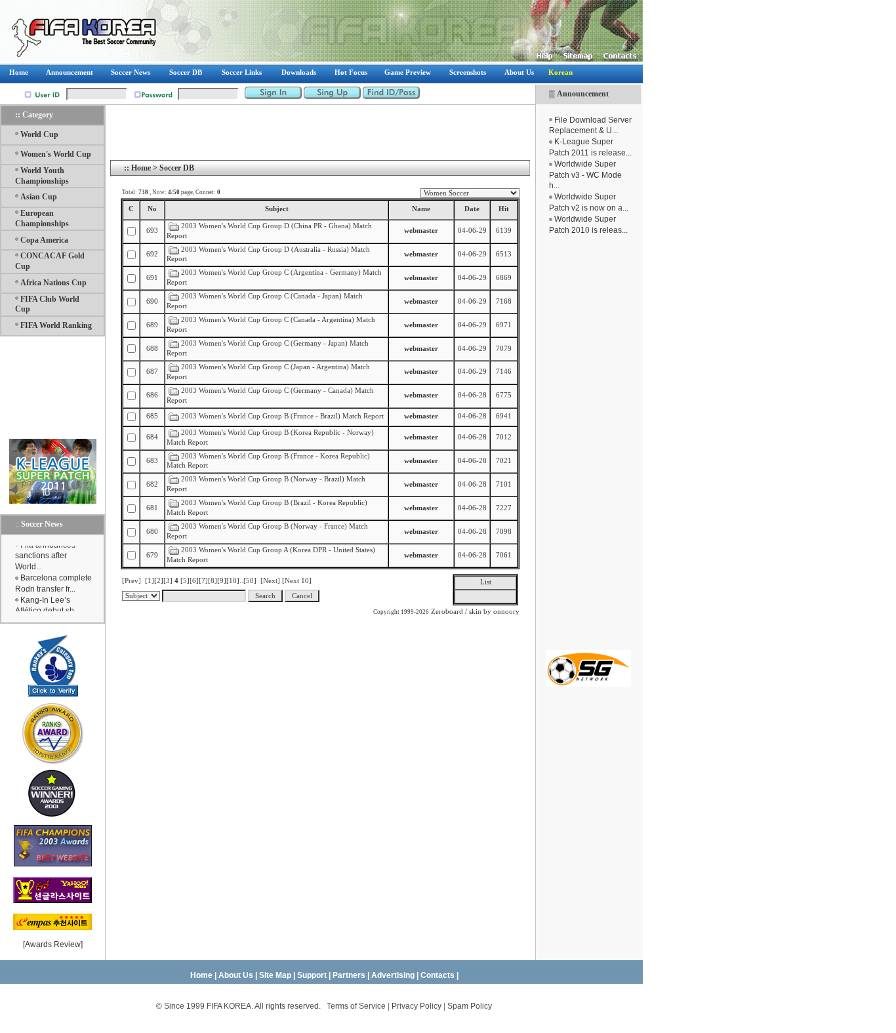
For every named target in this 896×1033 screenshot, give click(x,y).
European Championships (42, 218)
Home (141, 167)
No (152, 209)
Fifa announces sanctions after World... (45, 552)
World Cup (39, 134)
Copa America (44, 240)
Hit (504, 209)
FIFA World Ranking (56, 325)
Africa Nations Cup (53, 282)
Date (471, 209)
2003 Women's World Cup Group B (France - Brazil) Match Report (282, 416)
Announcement (583, 93)
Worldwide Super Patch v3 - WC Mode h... (585, 175)
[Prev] (131, 580)
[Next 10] (297, 580)
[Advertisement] (588, 442)
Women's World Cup (55, 154)
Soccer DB (176, 167)
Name (421, 209)
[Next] (270, 580)
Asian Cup (38, 196)
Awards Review (53, 944)
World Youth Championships (42, 176)
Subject (277, 209)
